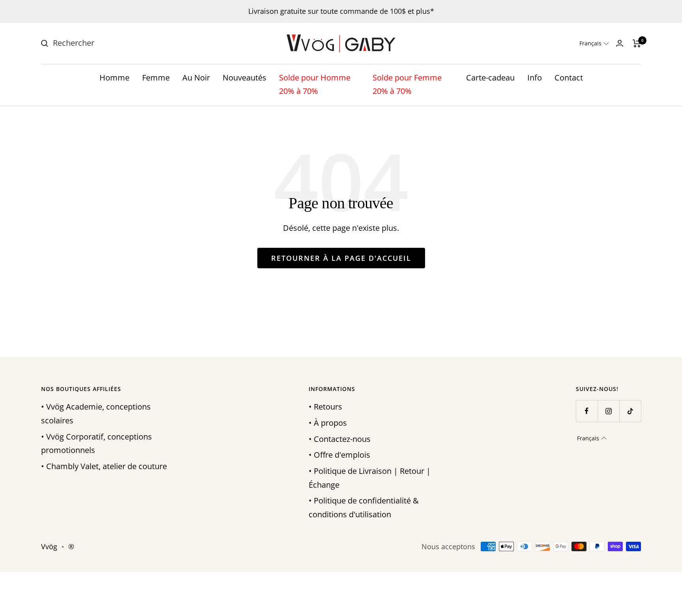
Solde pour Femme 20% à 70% (407, 84)
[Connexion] (619, 43)
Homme (114, 77)
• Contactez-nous (340, 439)
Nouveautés (244, 77)
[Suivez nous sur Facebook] (587, 411)
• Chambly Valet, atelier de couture (104, 466)
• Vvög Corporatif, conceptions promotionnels (96, 443)
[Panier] (637, 43)
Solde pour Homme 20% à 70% (314, 84)
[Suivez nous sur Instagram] (608, 411)
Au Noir (196, 77)
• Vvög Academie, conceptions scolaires (96, 413)
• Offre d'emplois (339, 454)
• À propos (328, 422)
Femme (156, 77)
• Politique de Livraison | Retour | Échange (370, 478)
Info (534, 77)
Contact (569, 77)
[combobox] (112, 43)
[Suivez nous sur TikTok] (630, 411)
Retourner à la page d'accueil (341, 258)
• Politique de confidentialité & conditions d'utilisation (364, 507)
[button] (594, 43)
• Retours (325, 406)
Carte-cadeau (490, 77)
